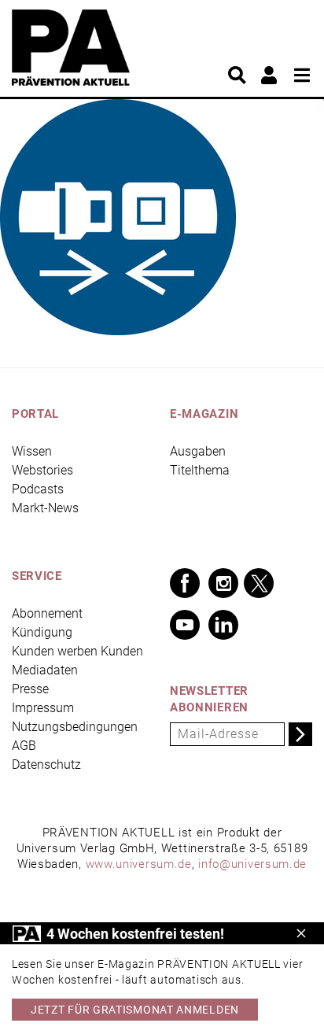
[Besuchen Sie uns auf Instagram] (223, 583)
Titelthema (200, 470)
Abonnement (47, 613)
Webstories (42, 470)
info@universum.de (252, 864)
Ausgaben (198, 451)
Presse (30, 688)
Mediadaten (45, 670)
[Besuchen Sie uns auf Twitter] (259, 583)
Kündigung (42, 632)
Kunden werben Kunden (77, 651)
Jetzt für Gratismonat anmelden (135, 1009)
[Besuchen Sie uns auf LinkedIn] (223, 625)
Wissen (32, 451)
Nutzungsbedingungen (75, 726)
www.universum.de (139, 864)
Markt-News (45, 507)
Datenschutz (46, 764)
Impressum (43, 707)
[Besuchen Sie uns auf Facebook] (185, 583)
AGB (24, 745)
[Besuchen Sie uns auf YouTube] (185, 625)
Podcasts (38, 489)
